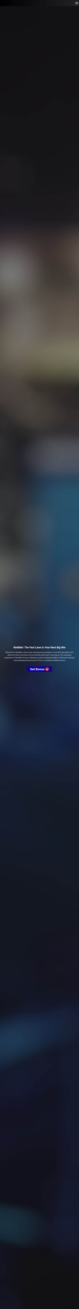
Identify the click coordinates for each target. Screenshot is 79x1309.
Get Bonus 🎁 (39, 669)
